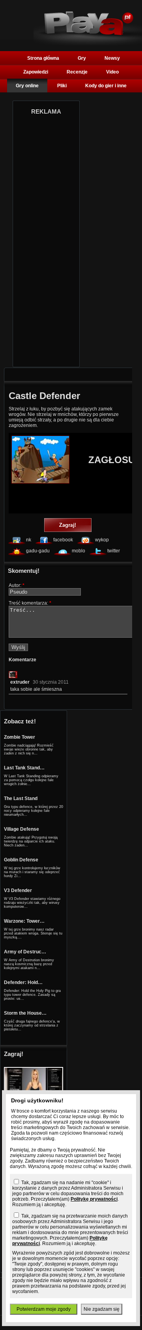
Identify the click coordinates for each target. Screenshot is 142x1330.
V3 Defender (18, 890)
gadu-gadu (38, 551)
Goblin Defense (21, 860)
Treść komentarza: (30, 603)
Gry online (27, 85)
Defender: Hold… (23, 982)
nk (28, 540)
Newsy (112, 58)
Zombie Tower (19, 737)
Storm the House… (25, 1013)
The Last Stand (20, 798)
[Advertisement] (46, 239)
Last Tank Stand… (24, 768)
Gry (82, 58)
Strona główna (43, 58)
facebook (63, 540)
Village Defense (21, 829)
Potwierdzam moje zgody (44, 1309)
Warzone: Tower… (24, 921)
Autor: (16, 585)
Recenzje (77, 72)
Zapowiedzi (35, 72)
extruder (20, 682)
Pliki (62, 85)
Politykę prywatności (94, 1199)
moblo (78, 551)
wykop (102, 540)
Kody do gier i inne (106, 85)
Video (112, 72)
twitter (113, 551)
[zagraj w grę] (68, 525)
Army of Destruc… (25, 952)
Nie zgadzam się (102, 1309)
